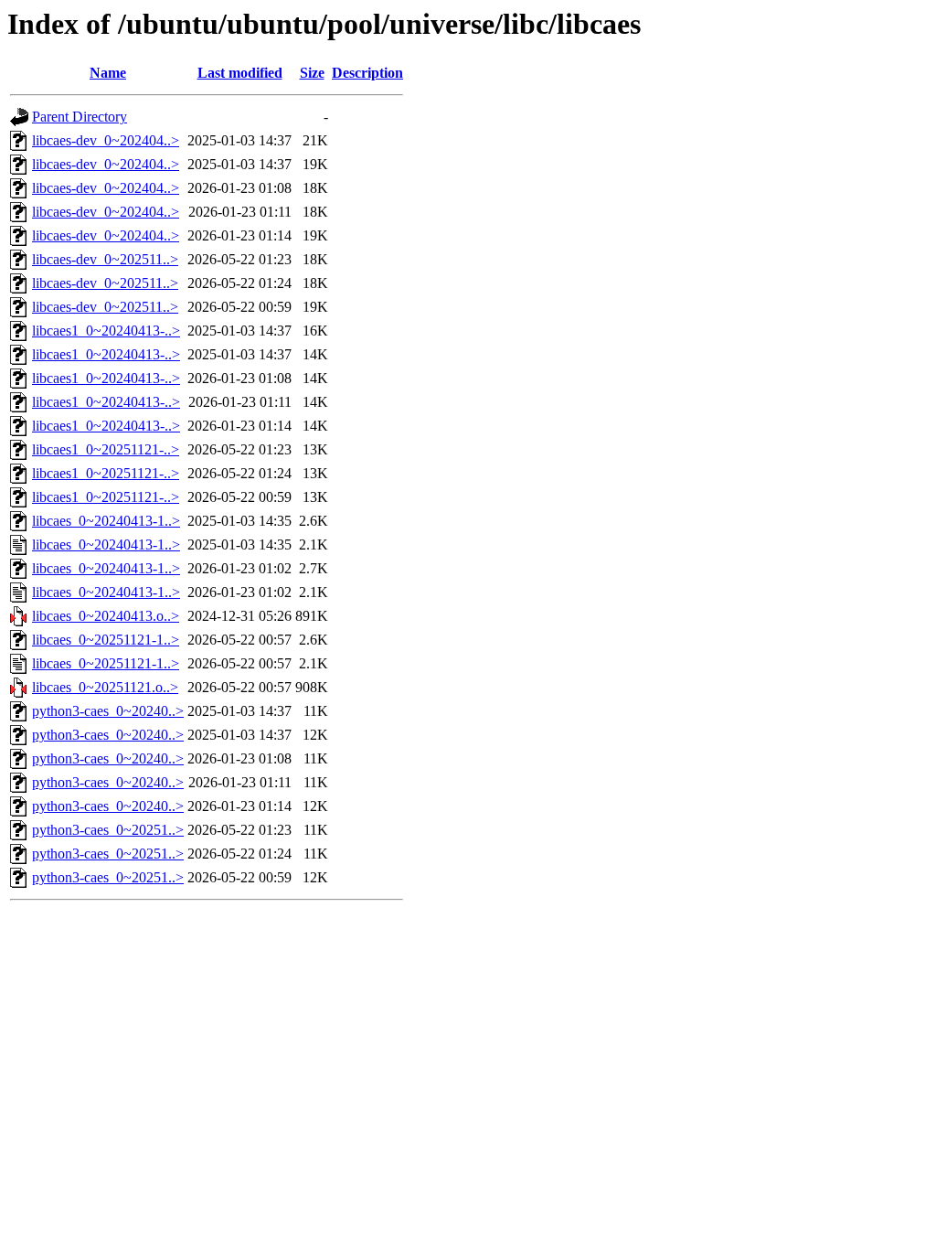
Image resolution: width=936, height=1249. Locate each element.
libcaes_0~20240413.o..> (105, 616)
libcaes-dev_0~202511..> (105, 259)
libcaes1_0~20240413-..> (106, 330)
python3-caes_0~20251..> (108, 830)
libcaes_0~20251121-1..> (105, 639)
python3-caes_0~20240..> (108, 711)
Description (367, 72)
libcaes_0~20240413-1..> (106, 520)
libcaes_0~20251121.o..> (105, 687)
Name (108, 72)
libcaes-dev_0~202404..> (105, 140)
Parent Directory (79, 116)
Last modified (239, 72)
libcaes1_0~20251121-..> (105, 449)
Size (312, 72)
